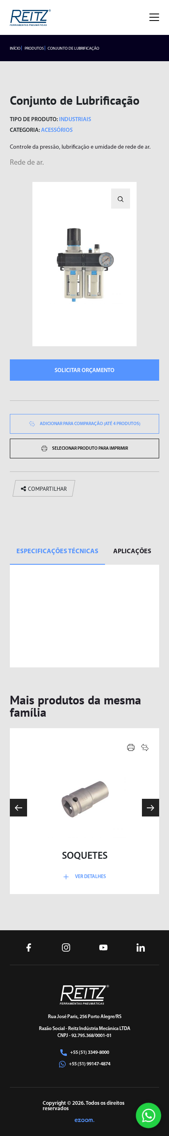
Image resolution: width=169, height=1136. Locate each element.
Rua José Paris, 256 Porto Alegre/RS (84, 1016)
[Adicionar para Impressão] (131, 747)
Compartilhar (47, 488)
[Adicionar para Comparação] (145, 747)
